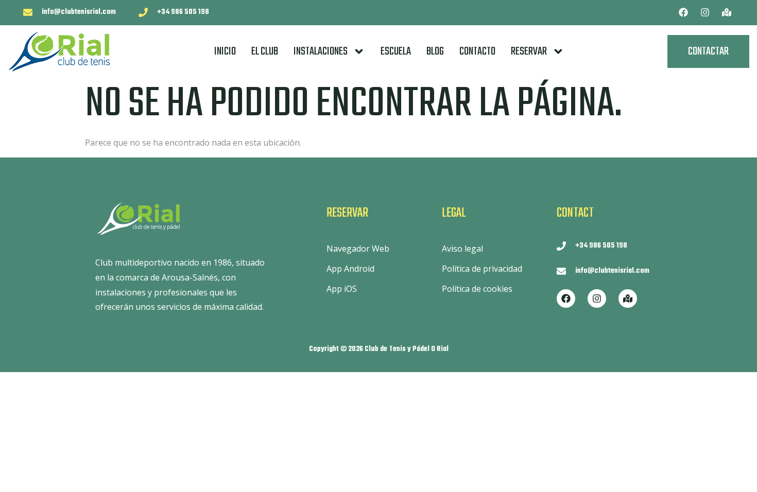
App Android (350, 268)
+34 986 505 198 (183, 12)
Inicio (225, 51)
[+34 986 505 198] (143, 12)
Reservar (529, 51)
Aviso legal (462, 248)
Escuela (396, 51)
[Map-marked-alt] (726, 12)
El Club (264, 51)
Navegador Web (357, 248)
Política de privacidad (482, 268)
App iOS (341, 288)
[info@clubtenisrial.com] (27, 12)
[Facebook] (683, 12)
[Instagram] (705, 12)
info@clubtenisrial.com (79, 12)
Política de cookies (477, 288)
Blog (435, 51)
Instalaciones (321, 51)
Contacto (477, 51)
